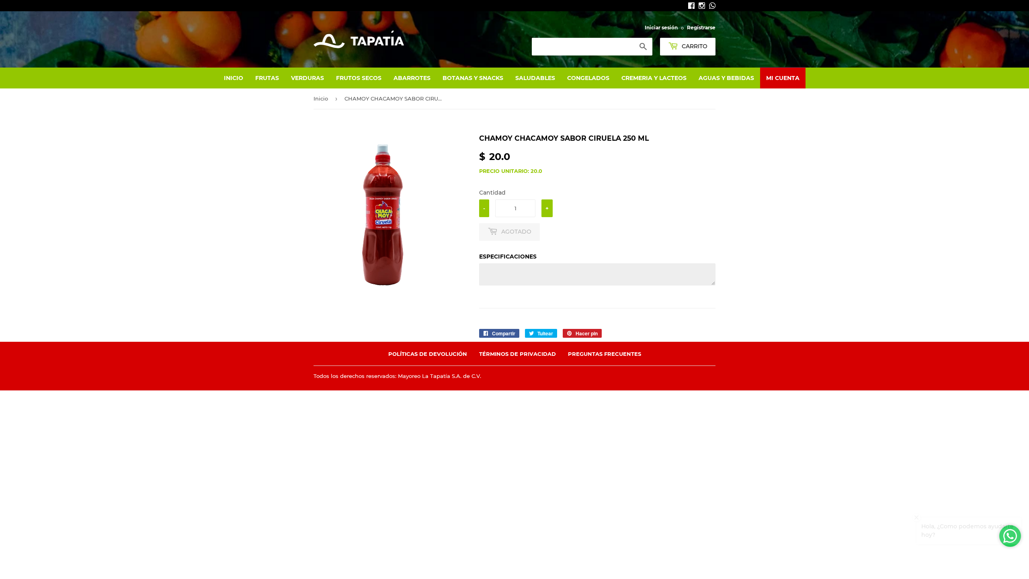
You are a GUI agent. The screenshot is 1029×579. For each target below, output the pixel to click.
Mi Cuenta (782, 78)
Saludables (535, 78)
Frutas (267, 78)
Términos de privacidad (517, 354)
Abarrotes (412, 78)
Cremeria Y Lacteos (654, 78)
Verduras (307, 78)
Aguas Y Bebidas (726, 78)
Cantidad (492, 192)
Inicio (233, 78)
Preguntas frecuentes (604, 354)
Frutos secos (358, 78)
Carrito (693, 46)
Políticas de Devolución (427, 354)
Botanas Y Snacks (473, 78)
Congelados (588, 78)
